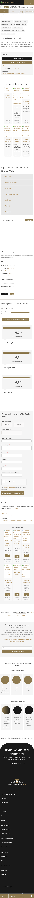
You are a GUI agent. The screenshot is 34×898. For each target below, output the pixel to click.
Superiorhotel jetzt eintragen (17, 763)
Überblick (7, 176)
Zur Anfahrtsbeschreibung (9, 515)
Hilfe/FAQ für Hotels (6, 829)
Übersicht (4, 11)
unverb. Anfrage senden (17, 62)
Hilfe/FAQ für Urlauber (7, 833)
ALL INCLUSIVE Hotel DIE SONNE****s (26, 547)
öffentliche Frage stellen (17, 651)
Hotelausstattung (10, 182)
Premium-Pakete (5, 847)
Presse (3, 807)
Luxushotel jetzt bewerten (16, 319)
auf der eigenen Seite (17, 720)
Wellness (7, 200)
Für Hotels (3, 798)
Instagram (3, 878)
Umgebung (8, 212)
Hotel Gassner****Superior (26, 141)
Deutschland (8, 276)
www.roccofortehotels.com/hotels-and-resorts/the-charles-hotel (14, 73)
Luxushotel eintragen (6, 842)
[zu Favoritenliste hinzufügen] (2, 15)
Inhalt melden (21, 615)
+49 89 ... (9, 68)
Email (3, 466)
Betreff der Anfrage (6, 438)
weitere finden (16, 688)
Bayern (10, 273)
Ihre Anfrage (5, 445)
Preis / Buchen (18, 58)
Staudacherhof (17, 108)
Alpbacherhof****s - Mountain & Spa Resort (26, 103)
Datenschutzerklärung (9, 487)
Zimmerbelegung (6, 429)
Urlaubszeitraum (6, 421)
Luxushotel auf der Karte (9, 66)
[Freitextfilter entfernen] (26, 2)
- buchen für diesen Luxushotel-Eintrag (29, 721)
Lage (13, 11)
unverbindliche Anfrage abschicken (12, 493)
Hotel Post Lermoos (17, 140)
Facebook (3, 874)
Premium (30, 85)
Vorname (4, 452)
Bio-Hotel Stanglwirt (8, 140)
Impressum (4, 856)
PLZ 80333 (11, 268)
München (7, 271)
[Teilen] (28, 896)
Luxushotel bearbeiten (7, 838)
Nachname (4, 459)
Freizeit (7, 206)
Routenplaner (29, 220)
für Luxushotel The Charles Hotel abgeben (5, 689)
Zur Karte (4, 513)
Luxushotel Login (7, 886)
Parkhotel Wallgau (7, 96)
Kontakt (12, 294)
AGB (2, 860)
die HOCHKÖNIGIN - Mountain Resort (17, 543)
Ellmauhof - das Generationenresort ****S (26, 582)
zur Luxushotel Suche (1, 6)
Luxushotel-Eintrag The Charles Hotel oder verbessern (6, 722)
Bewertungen (29, 11)
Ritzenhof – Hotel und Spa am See (8, 582)
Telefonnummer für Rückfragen (10, 472)
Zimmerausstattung (11, 194)
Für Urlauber (4, 802)
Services (7, 188)
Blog (2, 815)
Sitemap (3, 820)
